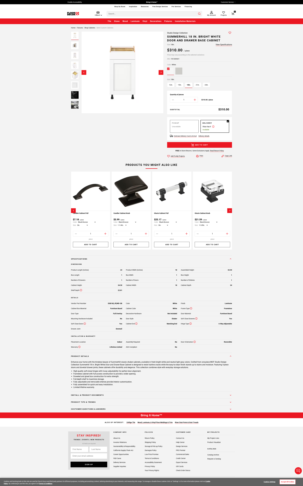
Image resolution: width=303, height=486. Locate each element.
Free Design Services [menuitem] (160, 6)
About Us (116, 438)
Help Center (180, 442)
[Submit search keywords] (199, 14)
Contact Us (180, 438)
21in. (197, 85)
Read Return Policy (217, 151)
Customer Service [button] (227, 2)
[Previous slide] (84, 72)
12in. (171, 85)
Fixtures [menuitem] (168, 21)
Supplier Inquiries (119, 466)
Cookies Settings (269, 482)
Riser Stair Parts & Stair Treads (186, 422)
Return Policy (149, 438)
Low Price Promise (151, 454)
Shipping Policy (150, 442)
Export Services (181, 462)
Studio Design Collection (177, 33)
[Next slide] (161, 72)
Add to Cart (201, 145)
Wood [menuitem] (125, 21)
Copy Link (228, 156)
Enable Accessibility (75, 2)
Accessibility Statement (153, 462)
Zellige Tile (131, 422)
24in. (206, 85)
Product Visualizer (214, 442)
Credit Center (181, 458)
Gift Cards (179, 466)
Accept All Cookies (287, 482)
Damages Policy (150, 450)
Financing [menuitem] (188, 6)
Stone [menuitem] (117, 21)
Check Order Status (183, 470)
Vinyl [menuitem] (145, 21)
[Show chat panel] (298, 470)
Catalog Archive (213, 455)
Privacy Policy (150, 466)
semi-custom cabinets (105, 28)
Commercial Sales (182, 454)
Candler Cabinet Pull (80, 213)
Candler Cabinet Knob (122, 213)
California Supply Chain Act (123, 450)
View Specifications (224, 44)
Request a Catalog (214, 459)
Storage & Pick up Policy (153, 446)
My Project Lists (213, 438)
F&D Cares (117, 458)
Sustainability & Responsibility (124, 446)
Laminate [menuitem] (135, 21)
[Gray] (178, 71)
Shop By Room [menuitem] (119, 6)
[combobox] (154, 14)
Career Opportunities (121, 454)
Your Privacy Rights (152, 470)
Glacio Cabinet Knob (202, 213)
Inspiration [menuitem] (133, 6)
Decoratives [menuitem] (155, 21)
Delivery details (203, 136)
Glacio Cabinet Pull (161, 213)
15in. (180, 85)
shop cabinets (89, 28)
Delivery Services (119, 462)
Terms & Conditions (152, 458)
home (73, 28)
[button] (98, 14)
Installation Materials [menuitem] (185, 21)
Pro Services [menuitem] (176, 6)
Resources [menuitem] (145, 6)
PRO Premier (180, 450)
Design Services (181, 446)
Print (201, 156)
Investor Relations (120, 442)
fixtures (80, 28)
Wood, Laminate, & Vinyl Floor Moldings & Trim (155, 422)
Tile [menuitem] (109, 21)
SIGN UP (89, 464)
